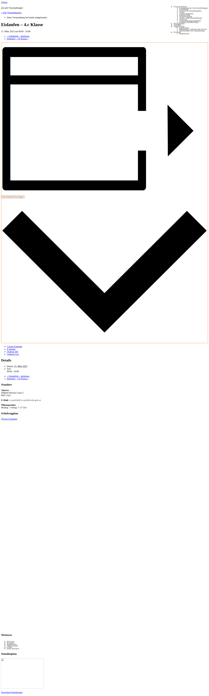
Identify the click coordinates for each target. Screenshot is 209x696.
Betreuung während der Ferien (193, 29)
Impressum (184, 33)
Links (9, 647)
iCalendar (11, 349)
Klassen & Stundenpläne (190, 11)
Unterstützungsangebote (190, 21)
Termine (177, 25)
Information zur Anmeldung (191, 30)
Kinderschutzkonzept (188, 22)
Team (181, 12)
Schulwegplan (185, 16)
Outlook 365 (12, 351)
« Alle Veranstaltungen (11, 12)
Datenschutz (12, 646)
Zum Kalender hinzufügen (12, 197)
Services (183, 19)
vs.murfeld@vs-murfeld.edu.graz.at (25, 400)
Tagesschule (179, 26)
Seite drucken (13, 648)
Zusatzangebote (186, 13)
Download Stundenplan (11, 692)
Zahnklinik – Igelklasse (18, 36)
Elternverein (184, 15)
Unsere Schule (180, 6)
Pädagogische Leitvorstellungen (193, 8)
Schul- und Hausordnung (190, 18)
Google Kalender (14, 346)
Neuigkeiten (179, 23)
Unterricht (183, 9)
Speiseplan (184, 28)
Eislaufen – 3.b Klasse (18, 39)
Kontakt (177, 32)
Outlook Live (13, 354)
